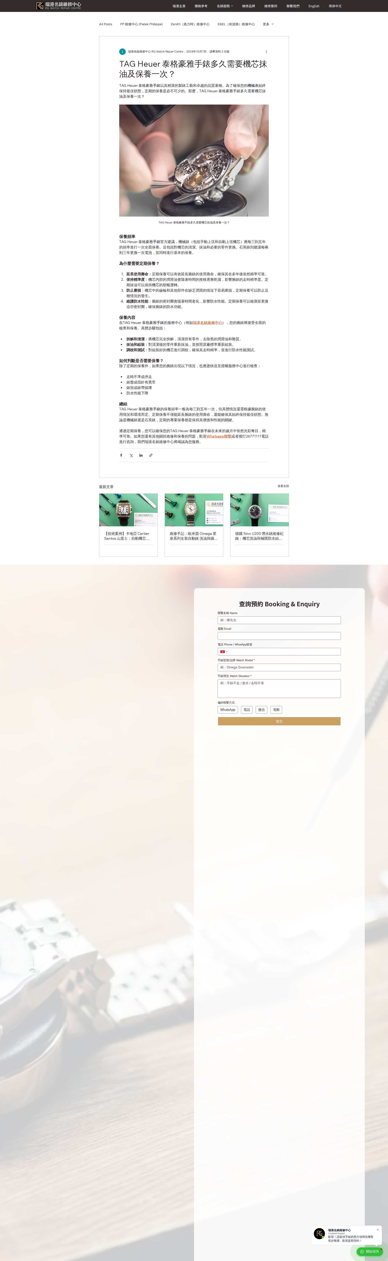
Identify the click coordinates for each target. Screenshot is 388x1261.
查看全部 (283, 486)
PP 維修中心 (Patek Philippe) (141, 24)
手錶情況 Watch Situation (234, 676)
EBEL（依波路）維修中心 (236, 24)
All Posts (105, 24)
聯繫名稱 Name (227, 613)
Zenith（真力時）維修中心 (190, 24)
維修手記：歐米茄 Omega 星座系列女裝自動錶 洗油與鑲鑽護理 (194, 536)
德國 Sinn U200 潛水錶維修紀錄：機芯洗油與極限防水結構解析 (259, 536)
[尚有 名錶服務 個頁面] (232, 6)
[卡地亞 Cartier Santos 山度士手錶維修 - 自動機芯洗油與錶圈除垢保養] (128, 510)
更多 (266, 24)
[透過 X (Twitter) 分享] (131, 455)
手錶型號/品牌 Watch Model (236, 660)
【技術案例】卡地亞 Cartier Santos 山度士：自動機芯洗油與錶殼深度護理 (127, 536)
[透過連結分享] (151, 455)
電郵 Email (224, 628)
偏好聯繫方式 (226, 702)
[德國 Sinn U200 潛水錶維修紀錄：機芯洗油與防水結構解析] (259, 510)
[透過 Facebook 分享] (121, 455)
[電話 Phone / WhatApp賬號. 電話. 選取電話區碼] (224, 651)
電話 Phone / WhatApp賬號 (235, 644)
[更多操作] (266, 51)
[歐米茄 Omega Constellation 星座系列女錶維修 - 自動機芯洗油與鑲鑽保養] (194, 510)
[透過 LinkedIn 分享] (141, 455)
